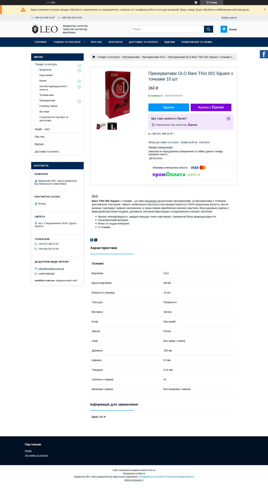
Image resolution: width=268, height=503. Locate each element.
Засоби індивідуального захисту (53, 88)
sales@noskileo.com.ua (51, 268)
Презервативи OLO (153, 57)
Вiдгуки (169, 42)
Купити (169, 107)
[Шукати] (208, 29)
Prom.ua (151, 470)
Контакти (115, 42)
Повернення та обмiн (196, 42)
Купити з (204, 107)
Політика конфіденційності (180, 476)
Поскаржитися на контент (152, 476)
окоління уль (153, 200)
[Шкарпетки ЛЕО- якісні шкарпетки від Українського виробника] (45, 32)
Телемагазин (46, 95)
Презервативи (130, 57)
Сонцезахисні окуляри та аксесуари (53, 119)
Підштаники (46, 75)
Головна (40, 42)
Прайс (28, 450)
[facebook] (91, 240)
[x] (95, 240)
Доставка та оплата (143, 42)
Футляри (44, 111)
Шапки (42, 80)
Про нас (96, 42)
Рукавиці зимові (48, 106)
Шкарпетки (45, 69)
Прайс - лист (42, 129)
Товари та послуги (66, 42)
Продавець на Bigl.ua (134, 473)
